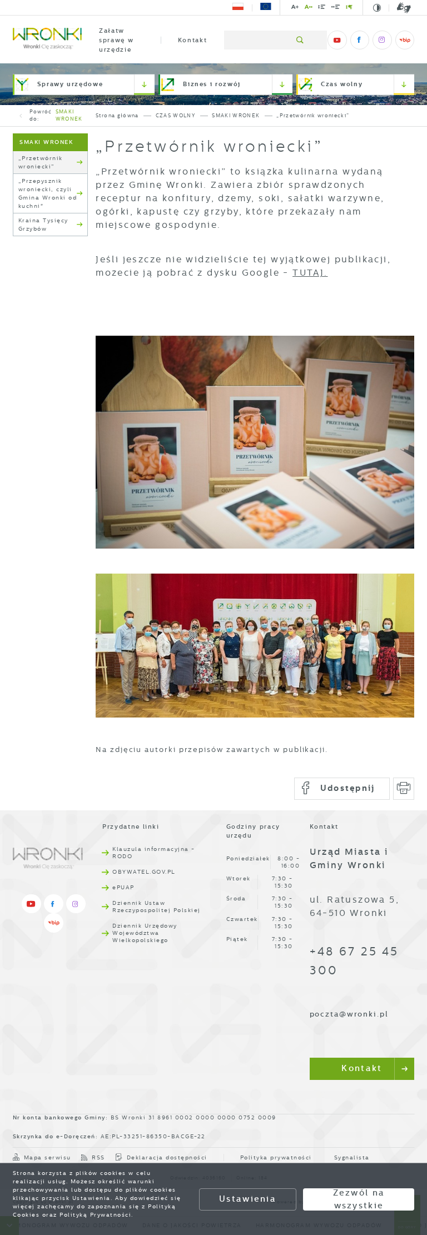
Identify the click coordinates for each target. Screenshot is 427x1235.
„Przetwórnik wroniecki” (40, 162)
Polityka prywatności (276, 1157)
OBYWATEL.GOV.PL (144, 872)
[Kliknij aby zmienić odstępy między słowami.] (335, 8)
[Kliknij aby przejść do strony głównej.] (47, 40)
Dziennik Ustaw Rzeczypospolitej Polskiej (156, 906)
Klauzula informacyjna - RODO (153, 852)
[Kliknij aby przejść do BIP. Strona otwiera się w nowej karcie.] (404, 40)
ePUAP (123, 887)
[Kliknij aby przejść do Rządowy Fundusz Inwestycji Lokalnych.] (238, 8)
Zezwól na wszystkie (359, 1199)
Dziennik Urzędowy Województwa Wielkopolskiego (144, 933)
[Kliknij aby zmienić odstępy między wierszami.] (321, 8)
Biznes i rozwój (212, 84)
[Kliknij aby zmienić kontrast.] (377, 8)
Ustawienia (247, 1199)
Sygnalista (352, 1157)
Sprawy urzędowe (70, 84)
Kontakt (192, 40)
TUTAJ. (309, 272)
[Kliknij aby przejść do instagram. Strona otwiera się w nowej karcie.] (382, 40)
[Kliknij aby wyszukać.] (300, 40)
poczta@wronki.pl (349, 1014)
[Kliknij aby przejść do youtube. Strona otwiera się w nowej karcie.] (336, 40)
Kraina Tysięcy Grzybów (43, 224)
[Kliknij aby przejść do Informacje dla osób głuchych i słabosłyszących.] (400, 8)
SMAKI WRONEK (69, 115)
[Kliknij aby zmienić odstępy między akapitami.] (349, 8)
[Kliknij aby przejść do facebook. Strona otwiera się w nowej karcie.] (359, 40)
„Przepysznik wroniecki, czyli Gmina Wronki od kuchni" (47, 193)
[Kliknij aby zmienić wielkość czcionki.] (295, 8)
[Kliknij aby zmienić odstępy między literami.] (308, 8)
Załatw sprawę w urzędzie (116, 40)
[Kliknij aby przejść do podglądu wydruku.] (404, 789)
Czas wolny (342, 84)
